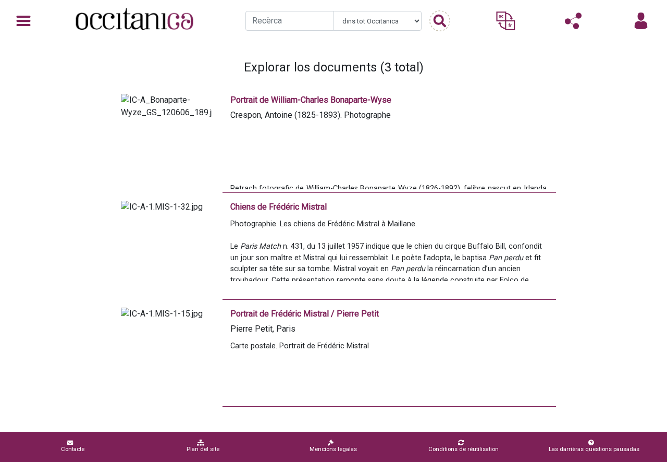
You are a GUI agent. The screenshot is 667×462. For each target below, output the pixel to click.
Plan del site (203, 449)
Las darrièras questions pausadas (594, 449)
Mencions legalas (333, 449)
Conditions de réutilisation (463, 449)
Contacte (72, 449)
